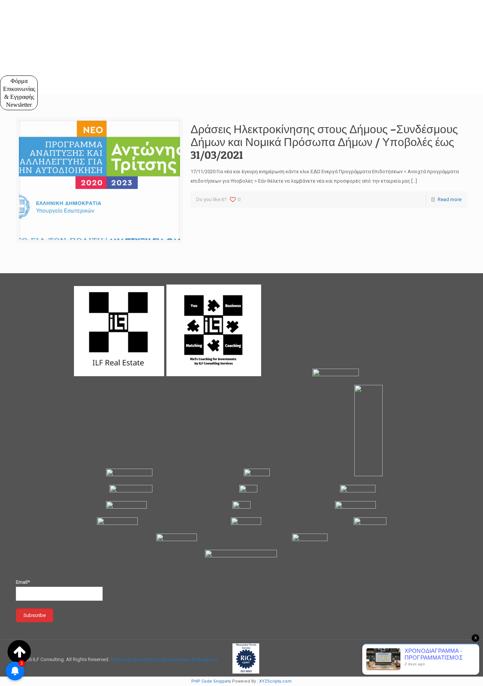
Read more (449, 199)
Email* (23, 582)
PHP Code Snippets (211, 681)
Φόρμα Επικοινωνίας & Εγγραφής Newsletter (19, 93)
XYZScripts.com (275, 681)
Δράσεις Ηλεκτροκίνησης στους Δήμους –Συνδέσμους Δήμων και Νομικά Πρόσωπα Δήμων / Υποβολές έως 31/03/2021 (324, 142)
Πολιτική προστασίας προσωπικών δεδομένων (164, 659)
